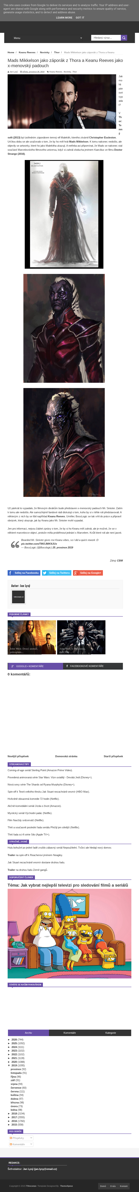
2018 (15, 1113)
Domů (103, 1186)
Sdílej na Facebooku (27, 572)
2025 (15, 1043)
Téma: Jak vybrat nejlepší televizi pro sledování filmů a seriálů (68, 885)
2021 (15, 1058)
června (15, 1091)
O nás (113, 1186)
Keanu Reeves (55, 72)
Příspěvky (18, 1138)
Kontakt (124, 1186)
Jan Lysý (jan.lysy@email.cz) (40, 1169)
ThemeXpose (66, 1186)
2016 (15, 1121)
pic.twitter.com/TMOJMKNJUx (39, 543)
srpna (14, 1083)
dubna (15, 1098)
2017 (15, 1117)
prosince (16, 1069)
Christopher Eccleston (102, 137)
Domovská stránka (66, 756)
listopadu (16, 1072)
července (16, 1087)
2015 (15, 1124)
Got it (80, 17)
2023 (15, 1050)
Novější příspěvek (18, 756)
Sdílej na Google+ (90, 572)
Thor (75, 72)
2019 (15, 1065)
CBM (120, 560)
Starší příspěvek (113, 756)
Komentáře (18, 1144)
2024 (15, 1047)
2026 (15, 1039)
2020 (15, 1061)
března (15, 1102)
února (14, 1106)
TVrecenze (31, 1186)
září (13, 1080)
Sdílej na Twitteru (59, 572)
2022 (15, 1054)
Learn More (64, 17)
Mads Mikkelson (78, 141)
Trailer (11, 855)
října (14, 1076)
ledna (14, 1109)
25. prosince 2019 (63, 547)
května (15, 1095)
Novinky (67, 72)
